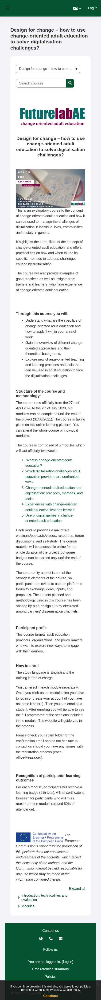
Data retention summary (50, 969)
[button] (77, 8)
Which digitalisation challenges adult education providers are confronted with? (52, 476)
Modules (28, 906)
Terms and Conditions (35, 990)
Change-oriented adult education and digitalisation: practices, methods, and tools (54, 493)
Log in (92, 8)
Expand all (77, 889)
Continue (50, 996)
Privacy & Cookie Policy (65, 990)
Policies (51, 977)
